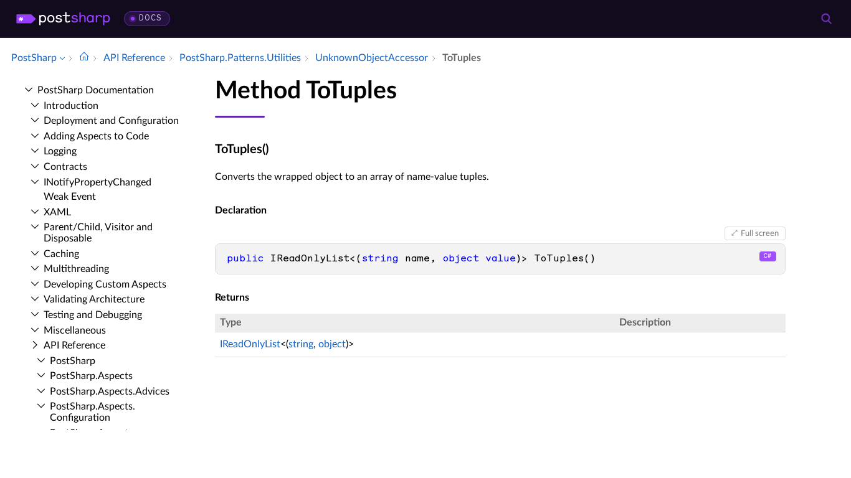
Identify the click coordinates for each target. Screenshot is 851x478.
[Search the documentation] (826, 18)
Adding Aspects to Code (96, 136)
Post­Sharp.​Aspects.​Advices (109, 391)
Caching (61, 254)
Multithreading (76, 269)
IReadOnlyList (250, 344)
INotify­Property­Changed (97, 182)
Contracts (65, 167)
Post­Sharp (72, 361)
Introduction (71, 106)
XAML (57, 212)
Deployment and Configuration (111, 121)
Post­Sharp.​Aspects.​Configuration (92, 412)
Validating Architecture (94, 299)
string (300, 344)
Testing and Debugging (93, 315)
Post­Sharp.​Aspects (91, 376)
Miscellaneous (75, 330)
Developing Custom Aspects (105, 284)
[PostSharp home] (63, 19)
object (332, 344)
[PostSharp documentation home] (84, 58)
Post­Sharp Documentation (95, 90)
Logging (60, 151)
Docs (150, 18)
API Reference (74, 345)
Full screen (760, 233)
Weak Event (70, 197)
